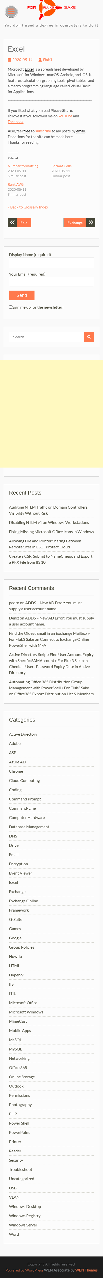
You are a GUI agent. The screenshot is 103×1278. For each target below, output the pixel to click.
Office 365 (18, 1067)
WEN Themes (86, 1270)
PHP (13, 1113)
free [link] (27, 131)
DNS (13, 835)
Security (16, 1160)
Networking (19, 1058)
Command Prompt (25, 798)
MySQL (15, 1048)
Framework (19, 910)
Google (15, 937)
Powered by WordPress (24, 1270)
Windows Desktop (25, 1206)
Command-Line (22, 808)
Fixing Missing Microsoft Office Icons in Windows (51, 531)
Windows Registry (24, 1215)
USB (12, 1187)
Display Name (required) (30, 254)
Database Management (29, 826)
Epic (23, 223)
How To (15, 956)
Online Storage (22, 1076)
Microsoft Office (23, 1002)
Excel (13, 882)
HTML (14, 965)
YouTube (65, 116)
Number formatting (23, 166)
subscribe (43, 131)
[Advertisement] (51, 414)
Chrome (16, 771)
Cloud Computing (24, 780)
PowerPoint (19, 1132)
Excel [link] (29, 69)
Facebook (16, 121)
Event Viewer (20, 873)
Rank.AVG (16, 184)
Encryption (18, 863)
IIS (11, 984)
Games (15, 928)
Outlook (16, 1086)
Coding (15, 789)
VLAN (14, 1197)
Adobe (14, 743)
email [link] (80, 131)
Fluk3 (47, 59)
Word (14, 1234)
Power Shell (19, 1123)
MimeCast (18, 1021)
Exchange (75, 223)
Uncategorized (21, 1178)
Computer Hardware (27, 817)
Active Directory (23, 734)
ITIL (12, 993)
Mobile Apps (20, 1030)
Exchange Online (23, 900)
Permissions (19, 1095)
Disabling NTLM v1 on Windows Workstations (49, 522)
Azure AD (17, 761)
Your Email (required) (27, 274)
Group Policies (21, 947)
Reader (15, 1150)
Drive (13, 845)
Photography (20, 1104)
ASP (12, 752)
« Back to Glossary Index (28, 207)
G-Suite (15, 919)
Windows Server (23, 1224)
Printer (15, 1141)
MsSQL (15, 1039)
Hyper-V (16, 974)
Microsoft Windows (26, 1011)
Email (13, 854)
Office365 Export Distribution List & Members (54, 693)
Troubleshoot (20, 1169)
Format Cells (62, 166)
